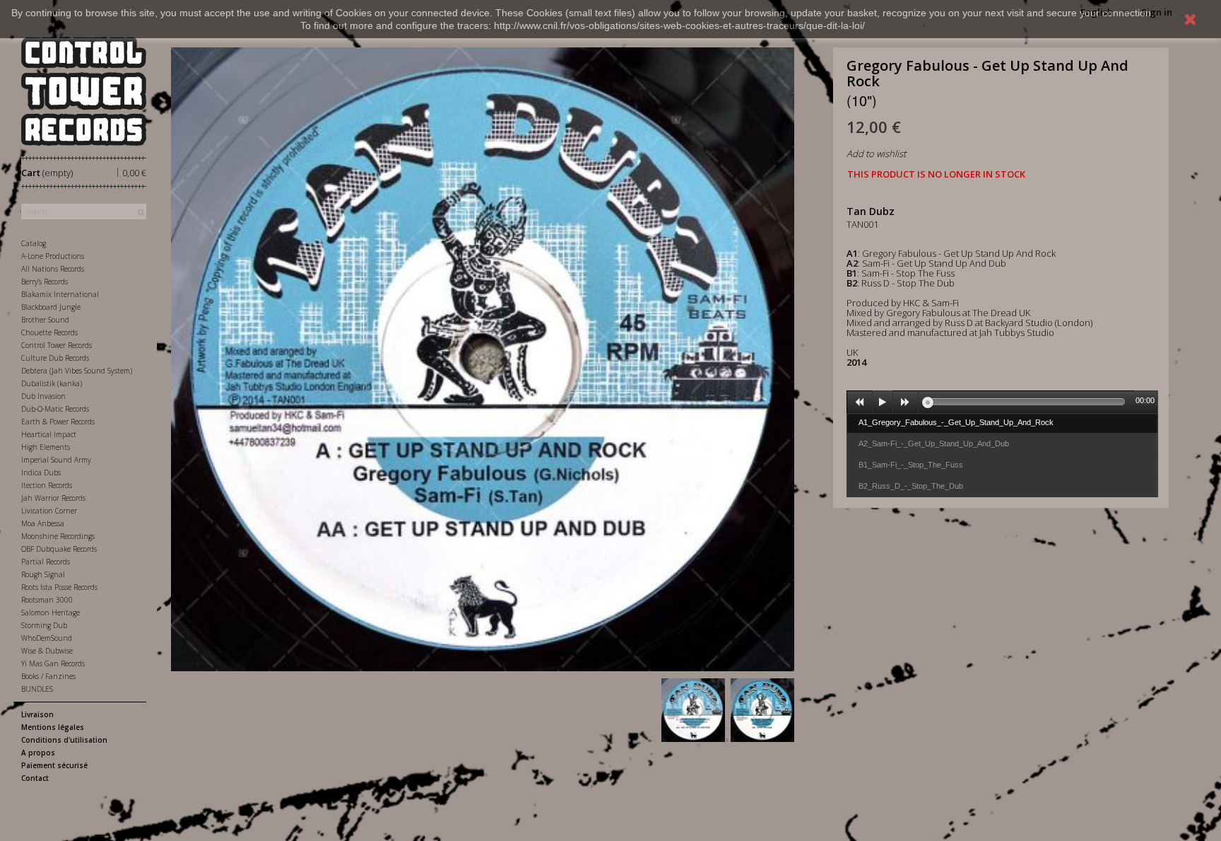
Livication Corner (49, 511)
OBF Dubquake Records (59, 549)
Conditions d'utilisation (64, 740)
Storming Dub (44, 625)
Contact (35, 778)
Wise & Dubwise (47, 651)
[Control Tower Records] (83, 91)
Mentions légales (52, 727)
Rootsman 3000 (47, 600)
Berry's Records (44, 281)
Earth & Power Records (58, 422)
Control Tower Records (56, 345)
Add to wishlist (876, 153)
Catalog (33, 243)
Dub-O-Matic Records (55, 409)
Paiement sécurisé (54, 765)
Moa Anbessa (42, 523)
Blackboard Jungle (51, 307)
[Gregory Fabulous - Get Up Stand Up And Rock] (693, 710)
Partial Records (45, 562)
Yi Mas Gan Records (53, 663)
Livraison (37, 714)
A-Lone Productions (52, 256)
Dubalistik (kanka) (51, 383)
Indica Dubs (41, 472)
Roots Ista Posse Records (59, 587)
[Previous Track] (860, 402)
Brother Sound (45, 320)
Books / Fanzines (48, 676)
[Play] (882, 402)
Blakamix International (60, 294)
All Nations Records (52, 269)
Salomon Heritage (50, 612)
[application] (1003, 401)
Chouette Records (49, 332)
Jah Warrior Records (53, 498)
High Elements (45, 447)
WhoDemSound (46, 638)
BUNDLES (37, 689)
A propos (38, 753)
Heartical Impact (48, 434)
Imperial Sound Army (56, 460)
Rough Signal (43, 574)
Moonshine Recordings (58, 536)
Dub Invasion (43, 396)
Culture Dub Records (55, 358)
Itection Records (46, 485)
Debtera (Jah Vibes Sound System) (76, 371)
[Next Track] (906, 402)
